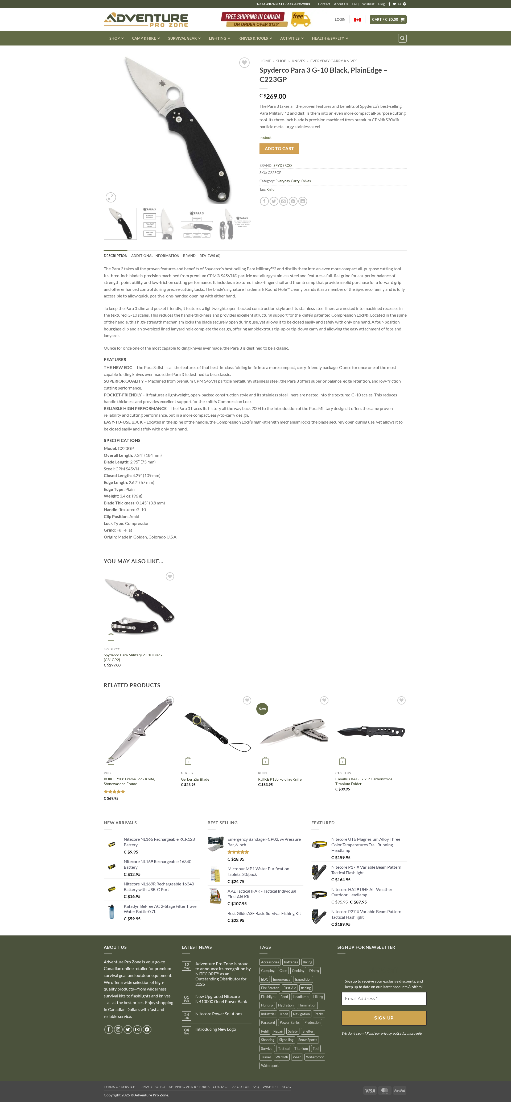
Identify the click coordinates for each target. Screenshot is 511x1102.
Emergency (281, 979)
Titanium (301, 1048)
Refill (265, 1031)
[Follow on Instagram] (118, 1029)
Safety (293, 1031)
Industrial (268, 1014)
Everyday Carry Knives (333, 61)
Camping (268, 970)
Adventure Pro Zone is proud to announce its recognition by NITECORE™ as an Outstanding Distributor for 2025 (223, 974)
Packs (319, 1014)
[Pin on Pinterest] (293, 201)
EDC (264, 979)
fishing (306, 988)
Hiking (318, 997)
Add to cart (279, 148)
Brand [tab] (189, 256)
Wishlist (368, 4)
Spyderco (283, 165)
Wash (297, 1057)
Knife (270, 189)
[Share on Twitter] (274, 201)
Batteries (291, 962)
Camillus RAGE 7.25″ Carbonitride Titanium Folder (363, 781)
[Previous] (113, 130)
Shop (281, 61)
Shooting (267, 1040)
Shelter (308, 1031)
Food (284, 997)
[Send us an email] (399, 4)
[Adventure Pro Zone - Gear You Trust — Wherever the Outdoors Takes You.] (146, 19)
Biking (307, 962)
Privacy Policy (152, 1087)
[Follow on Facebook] (389, 4)
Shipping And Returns (189, 1087)
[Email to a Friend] (283, 201)
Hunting (267, 1005)
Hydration (286, 1005)
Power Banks (290, 1022)
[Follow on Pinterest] (404, 4)
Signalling (286, 1040)
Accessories (270, 962)
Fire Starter (270, 988)
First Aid (289, 988)
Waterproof (315, 1057)
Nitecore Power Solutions (218, 1013)
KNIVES (298, 61)
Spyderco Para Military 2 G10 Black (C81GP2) (133, 657)
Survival (267, 1048)
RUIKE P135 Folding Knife (280, 779)
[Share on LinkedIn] (302, 201)
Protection (312, 1022)
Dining (314, 970)
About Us (341, 4)
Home (265, 61)
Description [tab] (115, 256)
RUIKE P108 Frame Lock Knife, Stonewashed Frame (129, 781)
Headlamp (300, 997)
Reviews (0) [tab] (210, 256)
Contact (324, 4)
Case (283, 970)
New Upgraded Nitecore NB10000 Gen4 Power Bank (221, 999)
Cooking (298, 970)
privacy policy (391, 1033)
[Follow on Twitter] (394, 4)
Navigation (301, 1014)
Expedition (303, 979)
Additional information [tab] (155, 256)
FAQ (355, 4)
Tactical (284, 1048)
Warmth (281, 1057)
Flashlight (268, 997)
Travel (266, 1057)
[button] (388, 19)
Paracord (268, 1022)
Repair (278, 1031)
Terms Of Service (119, 1087)
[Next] (242, 130)
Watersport (270, 1065)
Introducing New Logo (215, 1028)
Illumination (307, 1005)
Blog (381, 4)
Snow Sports (307, 1040)
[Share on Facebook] (264, 201)
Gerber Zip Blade (195, 779)
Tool (316, 1048)
